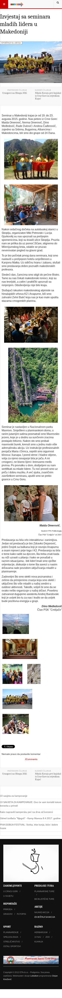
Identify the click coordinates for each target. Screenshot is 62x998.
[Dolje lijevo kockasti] (31, 863)
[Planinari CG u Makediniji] (12, 674)
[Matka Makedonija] (33, 385)
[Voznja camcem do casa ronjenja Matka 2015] (16, 724)
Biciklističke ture (44, 899)
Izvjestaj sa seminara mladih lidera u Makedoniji (25, 24)
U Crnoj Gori (10, 891)
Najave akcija (41, 912)
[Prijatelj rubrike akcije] (31, 960)
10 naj (37, 937)
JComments (31, 759)
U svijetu (8, 896)
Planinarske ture (44, 891)
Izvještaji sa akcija (44, 917)
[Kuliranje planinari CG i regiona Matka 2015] (20, 649)
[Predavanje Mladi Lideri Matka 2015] (31, 325)
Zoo (47, 937)
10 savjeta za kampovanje (13, 796)
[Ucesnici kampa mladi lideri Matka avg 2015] (17, 699)
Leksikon (34, 976)
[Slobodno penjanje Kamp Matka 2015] (33, 674)
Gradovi (7, 914)
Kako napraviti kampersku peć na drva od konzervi (26, 812)
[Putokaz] (16, 4)
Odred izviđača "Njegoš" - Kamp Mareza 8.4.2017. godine (30, 818)
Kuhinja (38, 942)
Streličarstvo (11, 942)
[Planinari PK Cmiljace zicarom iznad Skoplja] (16, 624)
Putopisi (21, 914)
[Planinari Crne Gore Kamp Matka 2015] (31, 159)
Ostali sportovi (12, 946)
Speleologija (10, 937)
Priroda (7, 909)
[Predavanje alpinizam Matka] (31, 503)
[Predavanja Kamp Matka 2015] (31, 205)
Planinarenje (11, 932)
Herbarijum (40, 932)
